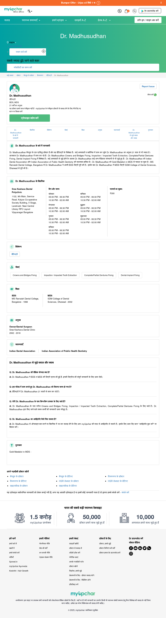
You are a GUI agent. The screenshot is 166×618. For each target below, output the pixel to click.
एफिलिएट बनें (73, 584)
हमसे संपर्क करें (14, 552)
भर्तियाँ (11, 557)
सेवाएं (66, 129)
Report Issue (148, 86)
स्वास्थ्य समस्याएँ (29, 20)
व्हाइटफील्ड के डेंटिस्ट (68, 485)
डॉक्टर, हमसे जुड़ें (105, 543)
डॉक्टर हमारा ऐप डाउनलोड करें (109, 552)
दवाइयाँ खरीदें (73, 543)
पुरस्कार (150, 129)
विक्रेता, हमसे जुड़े (75, 570)
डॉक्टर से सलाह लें (75, 548)
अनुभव (100, 129)
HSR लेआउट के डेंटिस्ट (118, 481)
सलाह (7, 20)
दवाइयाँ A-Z (80, 20)
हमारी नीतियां (44, 538)
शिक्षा (83, 129)
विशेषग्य (49, 129)
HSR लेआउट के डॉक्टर (69, 481)
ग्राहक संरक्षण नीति (46, 557)
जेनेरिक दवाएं (73, 557)
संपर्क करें (125, 492)
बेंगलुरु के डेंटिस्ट (66, 476)
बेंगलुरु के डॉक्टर (17, 476)
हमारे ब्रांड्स (58, 20)
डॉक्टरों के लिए (105, 538)
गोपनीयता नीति (44, 543)
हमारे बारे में (13, 543)
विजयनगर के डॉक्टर (116, 476)
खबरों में (11, 548)
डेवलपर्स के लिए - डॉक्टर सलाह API (81, 575)
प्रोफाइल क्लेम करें (29, 118)
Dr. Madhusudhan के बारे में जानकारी (15, 133)
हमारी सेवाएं (73, 538)
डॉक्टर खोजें (73, 566)
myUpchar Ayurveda (18, 566)
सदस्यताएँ (117, 129)
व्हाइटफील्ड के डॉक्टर (19, 485)
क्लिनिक (32, 129)
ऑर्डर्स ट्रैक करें (74, 552)
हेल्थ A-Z (103, 20)
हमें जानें (12, 538)
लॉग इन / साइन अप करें (148, 20)
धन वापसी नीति (44, 552)
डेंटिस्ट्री (15, 254)
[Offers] (120, 10)
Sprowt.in (13, 561)
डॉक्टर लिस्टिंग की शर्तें (107, 548)
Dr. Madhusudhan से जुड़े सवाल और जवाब (134, 133)
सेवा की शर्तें (43, 548)
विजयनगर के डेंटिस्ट (18, 481)
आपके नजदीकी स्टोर (76, 561)
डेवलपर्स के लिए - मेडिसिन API (80, 579)
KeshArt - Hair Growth (18, 570)
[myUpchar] (155, 94)
